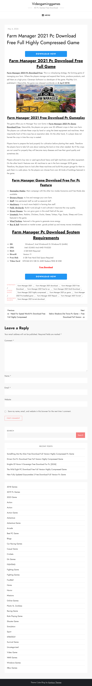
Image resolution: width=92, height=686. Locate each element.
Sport (9, 631)
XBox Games (12, 668)
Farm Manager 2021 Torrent (71, 296)
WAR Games (12, 657)
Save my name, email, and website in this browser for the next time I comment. (39, 411)
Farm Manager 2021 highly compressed (32, 292)
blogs (9, 538)
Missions (10, 595)
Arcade (10, 528)
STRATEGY (11, 285)
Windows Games (11, 299)
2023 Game (12, 497)
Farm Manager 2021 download (47, 285)
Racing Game (12, 611)
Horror (9, 590)
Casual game (12, 549)
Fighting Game (13, 569)
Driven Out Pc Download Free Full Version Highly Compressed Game (35, 459)
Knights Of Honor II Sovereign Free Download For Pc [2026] (31, 464)
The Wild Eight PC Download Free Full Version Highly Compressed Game (37, 469)
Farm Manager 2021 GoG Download (67, 289)
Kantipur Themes (54, 682)
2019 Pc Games (13, 492)
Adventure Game (13, 523)
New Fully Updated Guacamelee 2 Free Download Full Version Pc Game (36, 474)
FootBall (10, 580)
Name (8, 376)
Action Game (12, 512)
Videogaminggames (46, 3)
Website (8, 399)
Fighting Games (13, 574)
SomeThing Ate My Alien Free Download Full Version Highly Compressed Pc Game (40, 453)
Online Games (12, 600)
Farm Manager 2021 (25, 285)
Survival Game (13, 642)
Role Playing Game (14, 616)
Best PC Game (13, 533)
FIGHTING (11, 564)
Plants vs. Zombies (14, 605)
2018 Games (12, 486)
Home (9, 585)
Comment (9, 340)
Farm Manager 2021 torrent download (31, 299)
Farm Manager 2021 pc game (60, 292)
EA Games (11, 559)
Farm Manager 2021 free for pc (38, 289)
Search (10, 431)
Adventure (11, 517)
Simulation (11, 626)
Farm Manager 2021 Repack (47, 296)
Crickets (10, 554)
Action (9, 502)
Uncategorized (13, 647)
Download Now (46, 53)
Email (8, 387)
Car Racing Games (14, 543)
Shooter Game (13, 621)
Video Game (9, 291)
